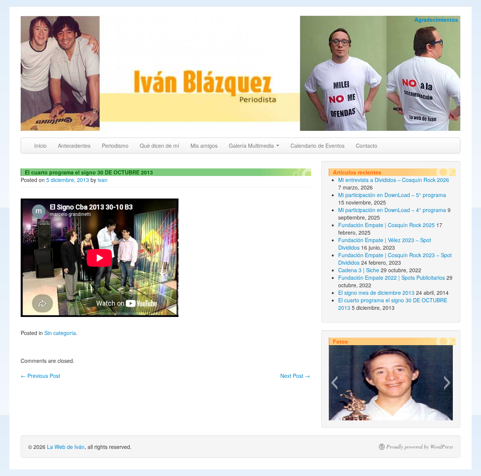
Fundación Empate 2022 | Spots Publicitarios (391, 277)
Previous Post (40, 375)
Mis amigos (204, 145)
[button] (334, 382)
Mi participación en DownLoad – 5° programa (392, 195)
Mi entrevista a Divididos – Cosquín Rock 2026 (393, 179)
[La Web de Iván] (240, 73)
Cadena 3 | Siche (358, 270)
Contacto (366, 145)
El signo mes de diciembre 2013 (376, 292)
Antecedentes (74, 145)
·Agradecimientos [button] (435, 19)
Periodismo (115, 145)
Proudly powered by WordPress (419, 447)
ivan (102, 179)
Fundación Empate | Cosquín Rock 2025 (386, 225)
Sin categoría (60, 333)
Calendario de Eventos (317, 145)
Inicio (40, 145)
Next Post (295, 375)
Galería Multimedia (252, 145)
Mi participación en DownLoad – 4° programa (392, 210)
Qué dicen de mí (159, 145)
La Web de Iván (66, 446)
